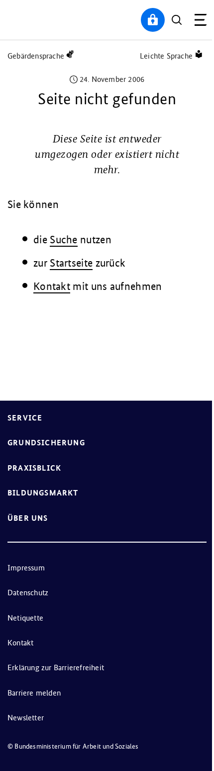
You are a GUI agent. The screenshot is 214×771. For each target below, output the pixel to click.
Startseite (71, 263)
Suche (64, 239)
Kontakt (51, 286)
